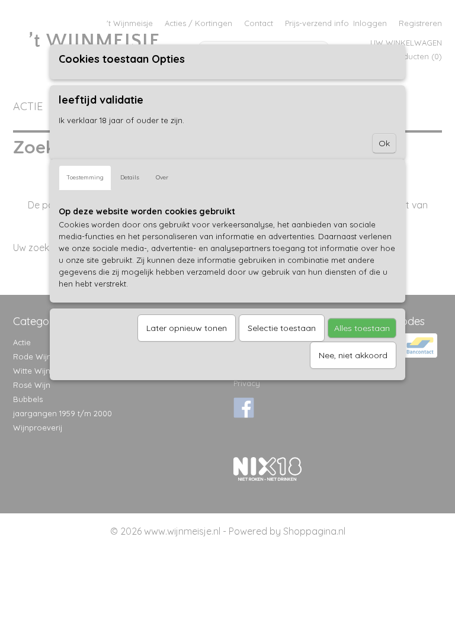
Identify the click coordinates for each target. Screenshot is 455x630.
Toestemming (85, 177)
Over (162, 177)
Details (129, 177)
